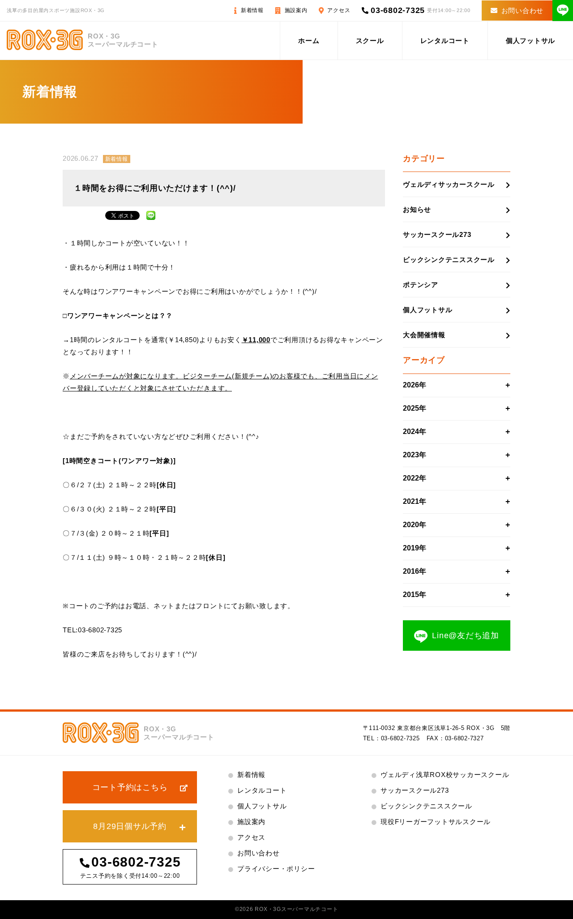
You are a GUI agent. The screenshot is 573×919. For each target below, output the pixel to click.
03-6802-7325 (398, 10)
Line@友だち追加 (465, 635)
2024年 (414, 431)
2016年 (414, 571)
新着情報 (252, 10)
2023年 (414, 455)
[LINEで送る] (150, 214)
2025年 (414, 408)
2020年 (414, 524)
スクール (370, 40)
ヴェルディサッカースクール (449, 184)
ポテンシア (420, 284)
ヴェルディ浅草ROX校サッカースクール (445, 774)
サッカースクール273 (437, 234)
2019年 (414, 548)
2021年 (414, 501)
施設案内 (296, 10)
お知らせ (417, 209)
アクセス (338, 10)
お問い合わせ (522, 10)
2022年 (414, 478)
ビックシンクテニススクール (449, 259)
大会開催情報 (424, 335)
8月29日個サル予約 (130, 826)
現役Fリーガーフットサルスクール (436, 821)
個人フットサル (530, 40)
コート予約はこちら (130, 787)
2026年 (414, 385)
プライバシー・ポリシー (276, 868)
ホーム (308, 40)
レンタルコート (445, 40)
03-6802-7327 (464, 738)
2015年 (414, 594)
